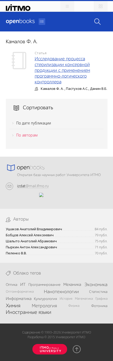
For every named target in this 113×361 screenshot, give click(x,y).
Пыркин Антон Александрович (31, 247)
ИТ (22, 285)
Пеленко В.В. (16, 253)
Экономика (95, 284)
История (66, 298)
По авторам (27, 135)
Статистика (98, 292)
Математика (84, 298)
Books (20, 21)
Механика (72, 285)
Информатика (19, 299)
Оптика (11, 285)
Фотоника (99, 306)
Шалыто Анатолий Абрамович (31, 241)
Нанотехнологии (61, 291)
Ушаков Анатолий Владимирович (34, 229)
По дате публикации (33, 123)
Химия (13, 306)
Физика (73, 306)
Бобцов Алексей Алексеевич (30, 235)
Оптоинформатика (20, 291)
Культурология (45, 299)
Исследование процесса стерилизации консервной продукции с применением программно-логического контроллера (62, 70)
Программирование (44, 285)
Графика (101, 298)
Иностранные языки (28, 312)
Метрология (44, 306)
